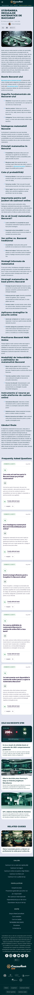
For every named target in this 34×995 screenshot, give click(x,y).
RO (16, 960)
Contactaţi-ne (16, 928)
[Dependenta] (14, 980)
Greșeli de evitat (17, 888)
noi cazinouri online (12, 86)
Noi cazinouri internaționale (16, 897)
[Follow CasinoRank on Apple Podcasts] (26, 955)
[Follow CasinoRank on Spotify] (22, 955)
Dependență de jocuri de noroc (16, 899)
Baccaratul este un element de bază (11, 80)
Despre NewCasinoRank (16, 913)
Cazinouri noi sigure (16, 868)
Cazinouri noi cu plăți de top (16, 877)
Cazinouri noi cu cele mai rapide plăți (16, 865)
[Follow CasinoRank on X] (14, 955)
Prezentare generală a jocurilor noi (17, 891)
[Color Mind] (17, 975)
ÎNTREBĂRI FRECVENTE (17, 922)
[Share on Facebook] (7, 27)
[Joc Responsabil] (26, 975)
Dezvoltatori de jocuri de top (17, 902)
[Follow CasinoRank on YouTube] (18, 955)
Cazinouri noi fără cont (17, 874)
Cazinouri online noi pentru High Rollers (16, 871)
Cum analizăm (16, 916)
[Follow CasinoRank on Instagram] (10, 955)
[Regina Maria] (10, 975)
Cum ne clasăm (16, 919)
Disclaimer (16, 925)
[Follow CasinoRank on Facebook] (6, 955)
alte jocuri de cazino (19, 166)
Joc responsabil (16, 894)
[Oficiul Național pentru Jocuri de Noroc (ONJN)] (5, 975)
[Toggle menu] (2, 2)
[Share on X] (3, 27)
